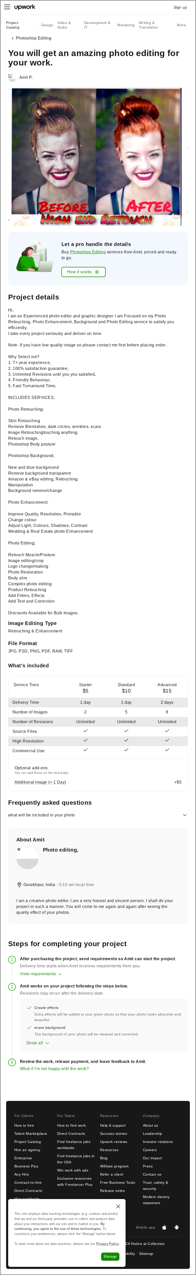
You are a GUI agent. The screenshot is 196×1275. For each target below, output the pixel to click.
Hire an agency (27, 1150)
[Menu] (7, 7)
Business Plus (26, 1166)
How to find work (71, 1125)
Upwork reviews (113, 1142)
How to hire (24, 1125)
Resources (109, 1150)
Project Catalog (12, 25)
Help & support (113, 1125)
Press (148, 1166)
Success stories (113, 1133)
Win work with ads (72, 1170)
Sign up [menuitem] (180, 7)
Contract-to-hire (28, 1182)
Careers (150, 1150)
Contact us (152, 1174)
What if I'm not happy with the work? (54, 1068)
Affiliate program (114, 1166)
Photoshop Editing (88, 252)
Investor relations (158, 1142)
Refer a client (111, 1174)
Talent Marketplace (30, 1133)
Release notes (112, 1191)
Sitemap (146, 1254)
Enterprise (23, 1158)
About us (150, 1125)
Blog (104, 1158)
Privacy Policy (107, 1244)
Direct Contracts (28, 1191)
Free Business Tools (117, 1182)
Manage (110, 1256)
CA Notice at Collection (145, 1244)
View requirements (38, 974)
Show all (34, 1043)
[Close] (118, 1206)
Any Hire (21, 1174)
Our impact (152, 1158)
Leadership (152, 1133)
